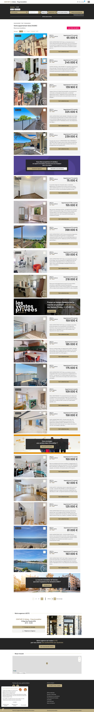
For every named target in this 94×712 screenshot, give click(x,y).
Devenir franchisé (51, 694)
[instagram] (17, 686)
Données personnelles (52, 710)
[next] (42, 599)
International (50, 701)
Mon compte (81, 2)
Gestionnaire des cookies (76, 710)
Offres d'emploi (51, 692)
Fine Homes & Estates (52, 698)
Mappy (24, 672)
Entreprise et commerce (53, 696)
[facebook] (13, 686)
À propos (49, 699)
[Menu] (89, 2)
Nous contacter (51, 703)
